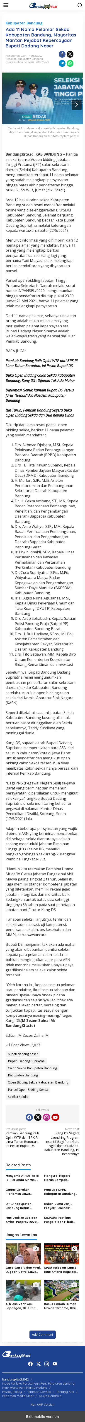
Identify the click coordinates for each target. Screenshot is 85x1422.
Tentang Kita (65, 1391)
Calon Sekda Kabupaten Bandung (32, 1068)
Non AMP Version (42, 1404)
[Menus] (6, 5)
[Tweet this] (70, 54)
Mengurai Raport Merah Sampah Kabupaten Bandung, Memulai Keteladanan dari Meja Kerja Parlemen (60, 1178)
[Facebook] (29, 1117)
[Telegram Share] (62, 63)
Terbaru (29, 62)
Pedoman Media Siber (18, 1396)
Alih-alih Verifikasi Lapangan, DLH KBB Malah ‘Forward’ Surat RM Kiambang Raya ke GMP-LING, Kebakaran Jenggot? (23, 1306)
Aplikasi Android (50, 1396)
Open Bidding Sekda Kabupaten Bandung (38, 1082)
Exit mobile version (42, 1416)
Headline (11, 58)
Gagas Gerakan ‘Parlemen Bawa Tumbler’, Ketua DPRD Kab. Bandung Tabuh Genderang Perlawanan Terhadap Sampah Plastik (22, 1192)
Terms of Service (39, 1391)
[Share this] (62, 54)
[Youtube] (55, 1117)
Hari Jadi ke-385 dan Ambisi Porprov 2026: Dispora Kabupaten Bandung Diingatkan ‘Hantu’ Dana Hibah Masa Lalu (21, 1220)
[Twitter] (37, 1117)
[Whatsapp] (70, 63)
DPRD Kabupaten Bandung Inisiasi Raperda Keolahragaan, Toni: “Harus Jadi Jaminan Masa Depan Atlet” (22, 1206)
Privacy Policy (12, 1391)
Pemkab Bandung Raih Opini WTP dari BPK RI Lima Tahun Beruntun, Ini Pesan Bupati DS (22, 1137)
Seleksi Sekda (18, 1096)
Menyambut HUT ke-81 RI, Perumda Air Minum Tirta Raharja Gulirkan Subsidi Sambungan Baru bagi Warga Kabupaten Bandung (22, 1178)
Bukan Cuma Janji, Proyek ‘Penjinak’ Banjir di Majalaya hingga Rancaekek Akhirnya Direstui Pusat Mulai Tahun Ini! (61, 1206)
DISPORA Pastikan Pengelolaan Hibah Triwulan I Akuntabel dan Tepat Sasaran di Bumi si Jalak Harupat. (61, 1220)
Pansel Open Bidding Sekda (28, 1089)
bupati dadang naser (23, 1054)
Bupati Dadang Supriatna (26, 1061)
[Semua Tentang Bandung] (43, 5)
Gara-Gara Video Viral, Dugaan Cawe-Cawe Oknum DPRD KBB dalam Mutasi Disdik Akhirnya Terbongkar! (23, 1270)
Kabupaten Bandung (24, 23)
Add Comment (42, 1334)
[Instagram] (46, 1117)
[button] (80, 5)
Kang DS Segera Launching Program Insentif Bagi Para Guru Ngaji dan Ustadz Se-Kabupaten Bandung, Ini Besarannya (61, 1141)
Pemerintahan (14, 62)
